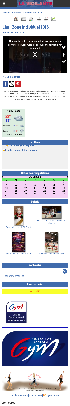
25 (16, 193)
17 (6, 190)
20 (35, 190)
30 (63, 193)
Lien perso (8, 402)
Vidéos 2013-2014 (58, 96)
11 (16, 188)
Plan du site (35, 395)
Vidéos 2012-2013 (20, 99)
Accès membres (19, 395)
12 (25, 188)
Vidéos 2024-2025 (11, 91)
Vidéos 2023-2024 (27, 91)
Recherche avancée (13, 275)
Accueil (6, 12)
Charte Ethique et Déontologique (22, 149)
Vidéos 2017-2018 (58, 94)
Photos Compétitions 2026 (51, 253)
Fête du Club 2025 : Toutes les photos (51, 221)
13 (35, 188)
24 (6, 193)
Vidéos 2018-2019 (42, 94)
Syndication (53, 395)
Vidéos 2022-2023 (42, 91)
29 (54, 193)
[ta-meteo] (13, 113)
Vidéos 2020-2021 (11, 94)
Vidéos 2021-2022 (58, 91)
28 (44, 193)
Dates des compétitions (35, 173)
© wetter (8, 134)
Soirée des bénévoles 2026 (18, 253)
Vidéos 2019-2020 (27, 94)
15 (54, 188)
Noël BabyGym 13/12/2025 (18, 227)
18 (16, 190)
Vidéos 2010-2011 (50, 99)
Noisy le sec (13, 110)
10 (6, 188)
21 (44, 190)
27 (35, 193)
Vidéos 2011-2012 (35, 99)
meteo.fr (18, 134)
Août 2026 (35, 177)
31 (6, 196)
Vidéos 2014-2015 (42, 96)
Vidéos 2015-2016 (33, 12)
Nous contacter (35, 284)
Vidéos (17, 12)
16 (63, 188)
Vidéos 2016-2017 (11, 96)
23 (63, 190)
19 (25, 190)
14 (44, 188)
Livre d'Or (35, 291)
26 (25, 193)
